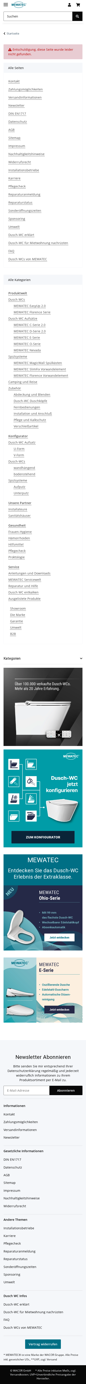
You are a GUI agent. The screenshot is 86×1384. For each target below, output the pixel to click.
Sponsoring (16, 219)
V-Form (19, 455)
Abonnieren (66, 1090)
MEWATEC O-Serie (27, 344)
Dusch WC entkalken (23, 592)
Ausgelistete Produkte (24, 599)
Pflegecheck (17, 186)
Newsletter (16, 105)
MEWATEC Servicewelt (24, 580)
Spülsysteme (17, 356)
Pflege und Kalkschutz (30, 420)
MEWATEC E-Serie (27, 337)
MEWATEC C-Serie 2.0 (29, 325)
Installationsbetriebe (23, 170)
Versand (52, 1359)
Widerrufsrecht (19, 162)
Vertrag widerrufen (43, 1344)
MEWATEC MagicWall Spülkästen (38, 363)
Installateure (17, 509)
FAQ (11, 251)
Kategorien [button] (12, 658)
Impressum (16, 146)
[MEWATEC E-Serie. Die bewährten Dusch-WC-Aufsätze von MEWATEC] (43, 990)
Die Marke (17, 615)
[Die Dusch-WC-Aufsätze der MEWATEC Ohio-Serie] (43, 918)
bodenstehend (24, 474)
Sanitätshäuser (19, 515)
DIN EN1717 (17, 113)
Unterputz (21, 493)
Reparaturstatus (20, 202)
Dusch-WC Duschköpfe (30, 401)
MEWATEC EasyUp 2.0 (30, 306)
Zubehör (14, 388)
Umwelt (14, 227)
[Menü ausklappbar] (6, 2)
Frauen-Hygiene (20, 532)
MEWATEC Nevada (27, 350)
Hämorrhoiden (19, 538)
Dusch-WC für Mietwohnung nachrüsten (38, 243)
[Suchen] (77, 16)
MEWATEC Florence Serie (32, 312)
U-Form (19, 449)
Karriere (14, 178)
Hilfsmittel (16, 544)
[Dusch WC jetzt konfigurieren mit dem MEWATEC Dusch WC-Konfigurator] (43, 798)
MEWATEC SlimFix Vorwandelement (40, 369)
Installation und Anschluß (33, 413)
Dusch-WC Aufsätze (22, 318)
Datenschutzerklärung (23, 1071)
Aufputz (19, 487)
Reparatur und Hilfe (23, 586)
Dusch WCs (16, 299)
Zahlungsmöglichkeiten (25, 89)
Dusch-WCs (16, 461)
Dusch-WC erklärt (21, 235)
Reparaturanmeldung (24, 194)
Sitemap (14, 138)
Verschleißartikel (26, 426)
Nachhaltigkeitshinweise (26, 154)
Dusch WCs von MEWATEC (27, 259)
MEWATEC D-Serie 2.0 (30, 331)
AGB (11, 130)
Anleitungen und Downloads (29, 573)
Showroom (18, 608)
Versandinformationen (25, 97)
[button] (69, 4)
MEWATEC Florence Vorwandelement (41, 375)
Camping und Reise (22, 382)
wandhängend (24, 468)
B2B (13, 634)
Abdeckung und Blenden (32, 394)
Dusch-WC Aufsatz (22, 442)
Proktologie (16, 557)
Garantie (16, 621)
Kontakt (14, 81)
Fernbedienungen (27, 407)
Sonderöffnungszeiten (24, 210)
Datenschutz (17, 122)
